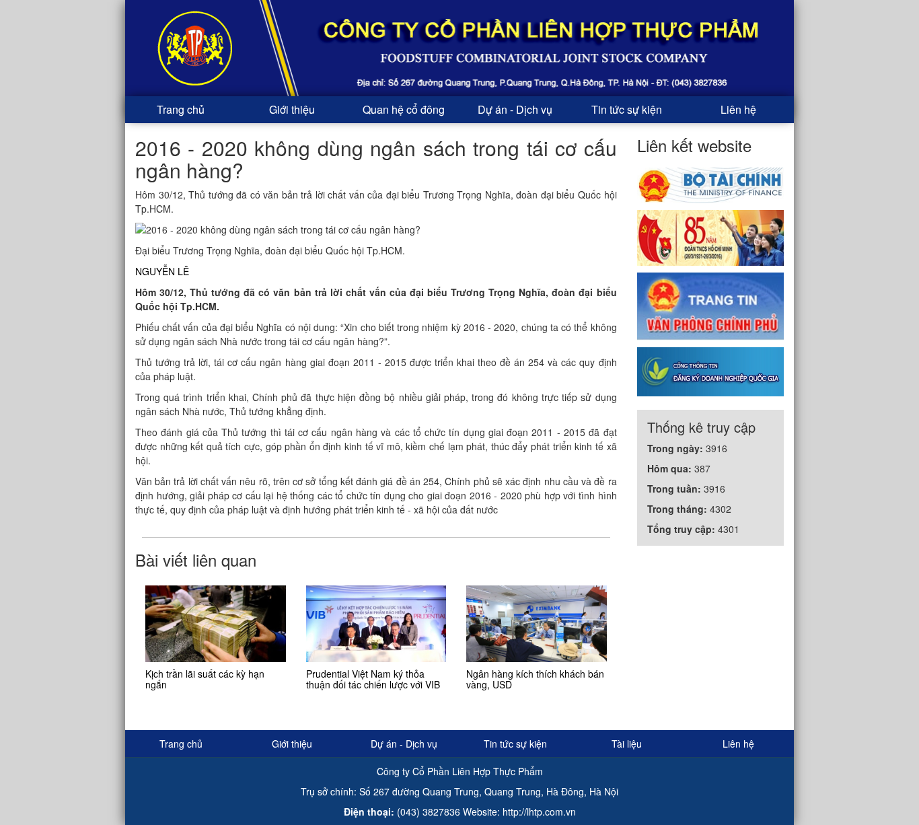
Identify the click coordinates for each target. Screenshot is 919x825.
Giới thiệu (292, 109)
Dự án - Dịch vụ (515, 109)
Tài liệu (627, 743)
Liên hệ (738, 109)
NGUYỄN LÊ (162, 271)
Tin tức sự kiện (626, 109)
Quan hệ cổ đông (404, 109)
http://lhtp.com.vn (539, 811)
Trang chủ (181, 109)
